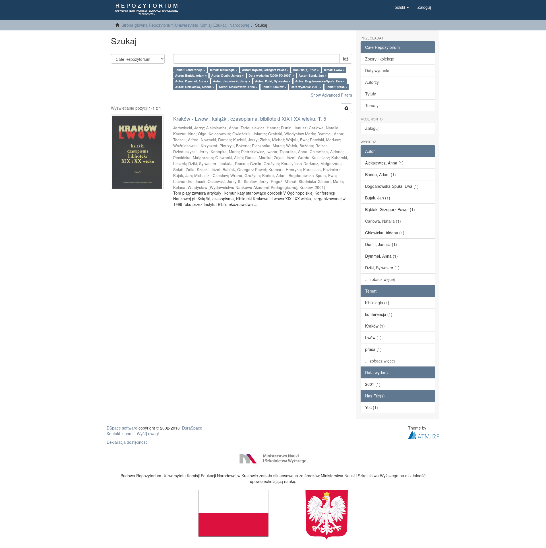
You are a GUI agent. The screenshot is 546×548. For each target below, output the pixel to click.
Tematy (372, 105)
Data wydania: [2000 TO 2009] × (271, 75)
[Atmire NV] (423, 434)
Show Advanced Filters (331, 95)
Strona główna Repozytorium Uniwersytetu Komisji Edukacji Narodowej (185, 25)
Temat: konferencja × (190, 70)
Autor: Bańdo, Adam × (191, 75)
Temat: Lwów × (334, 70)
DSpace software (122, 428)
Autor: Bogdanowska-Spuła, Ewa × (320, 81)
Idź (345, 59)
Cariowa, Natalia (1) (383, 221)
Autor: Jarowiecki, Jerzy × (231, 81)
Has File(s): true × (306, 70)
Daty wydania (377, 70)
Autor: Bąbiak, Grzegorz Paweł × (265, 70)
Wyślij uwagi (148, 433)
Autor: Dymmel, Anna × (191, 81)
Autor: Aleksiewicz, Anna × (238, 87)
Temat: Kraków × (274, 87)
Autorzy (372, 82)
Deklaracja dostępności (127, 442)
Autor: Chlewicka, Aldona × (194, 87)
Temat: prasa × (336, 87)
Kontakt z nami (120, 433)
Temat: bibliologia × (223, 70)
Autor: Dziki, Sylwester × (273, 81)
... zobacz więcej (380, 279)
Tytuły (370, 94)
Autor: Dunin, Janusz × (227, 75)
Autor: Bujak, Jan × (312, 75)
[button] (401, 7)
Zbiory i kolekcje (379, 59)
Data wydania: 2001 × (306, 87)
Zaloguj (372, 128)
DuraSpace (192, 428)
